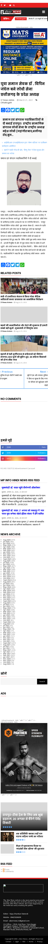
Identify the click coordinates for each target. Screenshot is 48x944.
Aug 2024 (7, 582)
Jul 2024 (6, 583)
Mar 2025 (7, 569)
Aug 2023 (7, 603)
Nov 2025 (7, 555)
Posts (6, 869)
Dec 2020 (7, 658)
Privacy (39, 941)
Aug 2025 (7, 561)
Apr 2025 (6, 568)
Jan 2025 (6, 573)
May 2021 (7, 650)
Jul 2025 (6, 562)
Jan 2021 (6, 657)
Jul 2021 (6, 646)
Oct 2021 (6, 641)
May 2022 (7, 629)
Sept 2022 (7, 622)
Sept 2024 (7, 580)
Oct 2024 (6, 578)
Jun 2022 (6, 627)
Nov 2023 (7, 597)
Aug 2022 (7, 624)
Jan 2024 (6, 594)
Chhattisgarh (6, 102)
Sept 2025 (7, 559)
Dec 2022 (7, 617)
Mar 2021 (7, 653)
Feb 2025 (7, 571)
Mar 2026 (7, 548)
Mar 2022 (7, 632)
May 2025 (7, 566)
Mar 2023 (7, 611)
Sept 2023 (7, 601)
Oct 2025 (6, 557)
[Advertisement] (24, 705)
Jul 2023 (6, 604)
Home (31, 941)
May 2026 (7, 545)
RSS (24, 941)
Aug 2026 (7, 540)
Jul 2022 (6, 625)
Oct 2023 (6, 599)
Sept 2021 (7, 643)
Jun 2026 (6, 543)
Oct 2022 (6, 620)
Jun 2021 (6, 648)
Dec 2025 (7, 554)
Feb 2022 (7, 634)
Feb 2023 (7, 613)
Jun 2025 (6, 564)
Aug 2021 (7, 645)
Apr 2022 (6, 631)
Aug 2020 (7, 664)
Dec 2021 (7, 638)
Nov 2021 (7, 639)
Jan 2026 (6, 552)
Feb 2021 (7, 655)
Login (17, 941)
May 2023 (7, 608)
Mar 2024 (7, 590)
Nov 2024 (7, 576)
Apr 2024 (6, 589)
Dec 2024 (7, 575)
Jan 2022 (6, 636)
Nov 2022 (7, 618)
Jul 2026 (6, 541)
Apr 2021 (6, 651)
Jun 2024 (6, 585)
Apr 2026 (6, 547)
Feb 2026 (7, 550)
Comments (9, 871)
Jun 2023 (6, 606)
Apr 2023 (6, 610)
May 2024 (7, 587)
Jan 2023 (6, 615)
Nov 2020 (7, 660)
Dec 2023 (7, 596)
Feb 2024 (7, 592)
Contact (8, 941)
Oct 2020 (6, 662)
